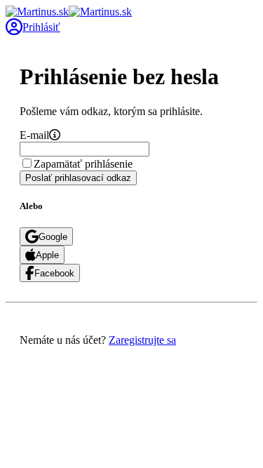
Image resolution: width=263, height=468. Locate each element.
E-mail (34, 135)
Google (53, 237)
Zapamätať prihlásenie (83, 164)
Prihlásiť (41, 27)
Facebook (54, 273)
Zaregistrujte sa (142, 340)
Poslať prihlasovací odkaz (78, 178)
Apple (47, 255)
